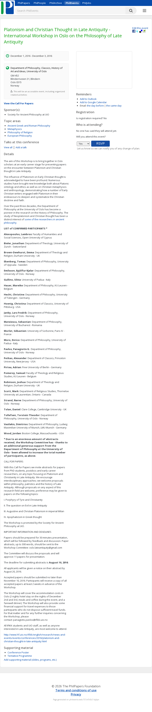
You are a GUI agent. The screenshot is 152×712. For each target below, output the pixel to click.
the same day (114, 105)
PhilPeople (40, 3)
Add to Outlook (88, 99)
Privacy (76, 694)
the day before (95, 105)
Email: (83, 105)
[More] (144, 10)
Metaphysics (15, 129)
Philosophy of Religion (20, 132)
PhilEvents (72, 3)
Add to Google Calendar (93, 102)
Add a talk (21, 147)
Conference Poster (18, 652)
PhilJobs (86, 3)
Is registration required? (89, 118)
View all (8, 147)
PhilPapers (24, 3)
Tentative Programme (20, 655)
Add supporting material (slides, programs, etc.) (30, 659)
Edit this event (140, 28)
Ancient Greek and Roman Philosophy (29, 125)
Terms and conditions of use (76, 690)
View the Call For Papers (18, 103)
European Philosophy (20, 135)
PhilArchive (55, 3)
